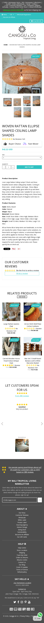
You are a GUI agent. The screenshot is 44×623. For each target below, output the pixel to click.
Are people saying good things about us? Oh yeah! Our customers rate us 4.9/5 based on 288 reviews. (25, 469)
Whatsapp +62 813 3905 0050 (13, 10)
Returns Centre (22, 560)
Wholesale (22, 518)
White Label (22, 520)
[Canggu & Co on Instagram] (22, 602)
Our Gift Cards (22, 537)
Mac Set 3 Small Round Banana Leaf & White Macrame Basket (32, 360)
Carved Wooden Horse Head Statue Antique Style (11, 360)
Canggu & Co (13, 616)
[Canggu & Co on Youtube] (29, 602)
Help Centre (22, 548)
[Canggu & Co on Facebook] (18, 602)
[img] (22, 393)
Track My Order (22, 555)
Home (6, 45)
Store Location (22, 550)
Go (40, 500)
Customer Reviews (22, 515)
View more (22, 297)
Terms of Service (22, 570)
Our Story (22, 513)
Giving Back (22, 530)
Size (3, 155)
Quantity (5, 164)
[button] (7, 139)
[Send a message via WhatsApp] (40, 615)
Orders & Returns (22, 557)
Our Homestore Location (22, 583)
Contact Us (22, 562)
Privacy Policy (24, 616)
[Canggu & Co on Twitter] (14, 602)
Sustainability (22, 532)
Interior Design (22, 527)
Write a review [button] (22, 273)
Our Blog (22, 565)
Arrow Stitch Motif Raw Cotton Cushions (32, 325)
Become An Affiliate (9, 17)
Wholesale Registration (24, 15)
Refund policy (22, 572)
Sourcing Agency (22, 525)
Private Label (22, 522)
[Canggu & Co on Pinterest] (26, 602)
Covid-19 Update (22, 567)
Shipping (22, 553)
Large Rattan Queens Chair (11, 325)
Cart (37, 21)
